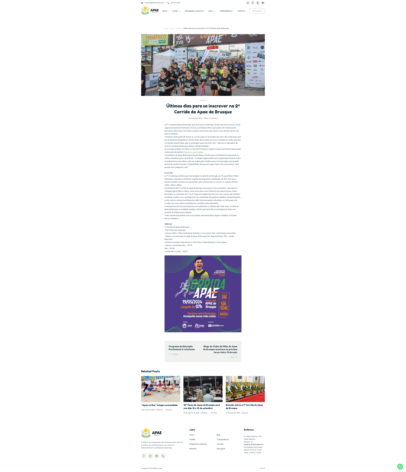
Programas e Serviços (194, 11)
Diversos (160, 410)
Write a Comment (210, 118)
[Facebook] (253, 3)
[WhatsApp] (248, 3)
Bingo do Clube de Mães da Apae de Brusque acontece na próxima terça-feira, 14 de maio (220, 349)
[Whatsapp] (400, 466)
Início (164, 11)
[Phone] (163, 456)
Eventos (203, 100)
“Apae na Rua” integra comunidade (159, 405)
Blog (211, 11)
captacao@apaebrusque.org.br (154, 3)
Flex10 (262, 468)
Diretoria (192, 448)
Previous (175, 354)
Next (232, 357)
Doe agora (221, 448)
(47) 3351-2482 (175, 3)
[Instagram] (258, 3)
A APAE (175, 11)
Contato (241, 11)
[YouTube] (263, 3)
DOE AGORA (257, 11)
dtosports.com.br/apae (192, 152)
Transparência (226, 11)
